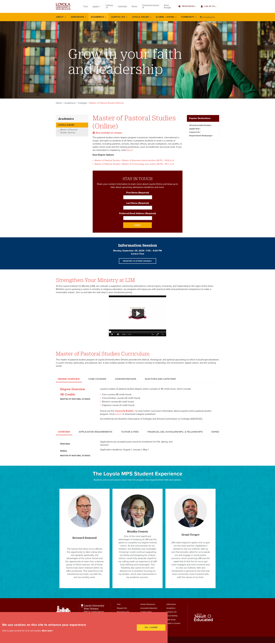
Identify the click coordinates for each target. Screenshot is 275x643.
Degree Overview (69, 379)
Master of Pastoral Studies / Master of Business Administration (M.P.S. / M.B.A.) (133, 160)
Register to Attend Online (136, 261)
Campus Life (171, 612)
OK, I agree (151, 627)
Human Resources (147, 604)
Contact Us (194, 132)
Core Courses (97, 379)
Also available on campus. (109, 132)
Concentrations (125, 379)
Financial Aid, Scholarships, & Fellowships (175, 431)
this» (128, 150)
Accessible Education (148, 608)
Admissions (171, 604)
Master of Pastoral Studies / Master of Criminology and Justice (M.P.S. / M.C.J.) (133, 164)
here (117, 414)
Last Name (137, 203)
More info (47, 631)
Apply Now (194, 129)
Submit (137, 225)
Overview (64, 431)
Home (59, 103)
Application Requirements (95, 431)
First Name (137, 192)
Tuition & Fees (130, 431)
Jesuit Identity (171, 616)
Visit (118, 604)
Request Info (122, 608)
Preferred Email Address (137, 213)
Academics (69, 103)
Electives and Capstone (160, 379)
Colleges (82, 103)
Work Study (170, 620)
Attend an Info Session (200, 125)
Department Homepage (200, 136)
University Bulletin (124, 411)
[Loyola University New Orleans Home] (63, 6)
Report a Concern (173, 623)
